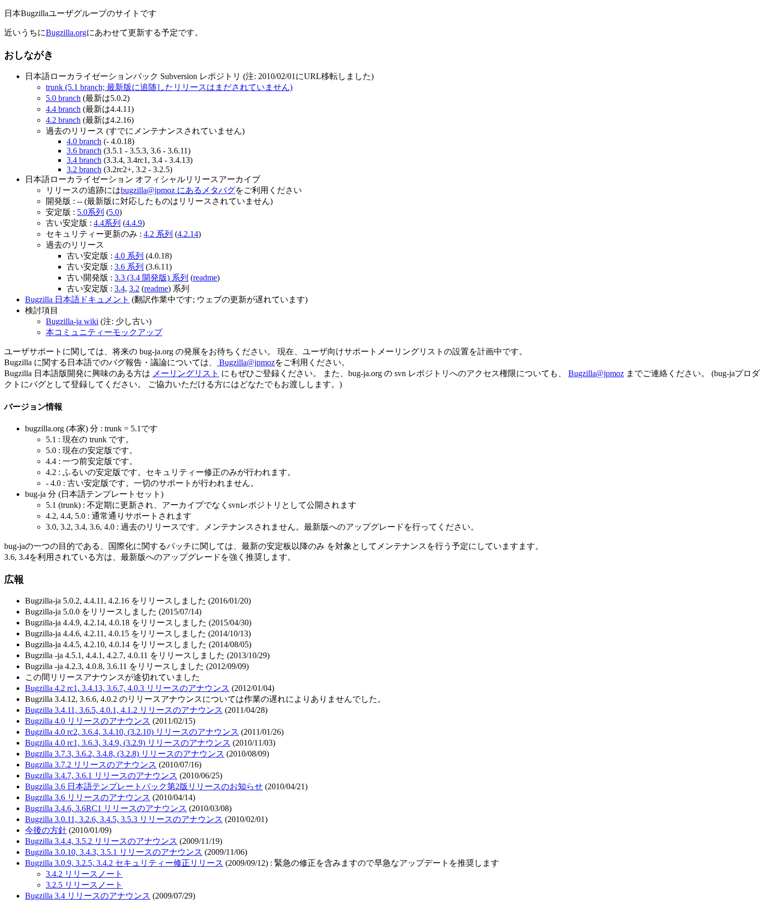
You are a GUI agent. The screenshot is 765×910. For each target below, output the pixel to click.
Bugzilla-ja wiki (72, 321)
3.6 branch (84, 150)
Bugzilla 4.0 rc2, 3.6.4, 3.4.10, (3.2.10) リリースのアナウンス (132, 731)
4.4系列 (107, 223)
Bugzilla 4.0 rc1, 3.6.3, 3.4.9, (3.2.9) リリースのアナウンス (128, 742)
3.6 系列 (129, 266)
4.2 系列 (158, 233)
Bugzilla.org (66, 32)
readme (205, 277)
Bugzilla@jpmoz (246, 362)
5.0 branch (63, 98)
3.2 (134, 288)
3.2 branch (84, 169)
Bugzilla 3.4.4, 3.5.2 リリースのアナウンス (101, 841)
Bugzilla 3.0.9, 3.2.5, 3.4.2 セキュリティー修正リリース (124, 862)
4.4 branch (63, 109)
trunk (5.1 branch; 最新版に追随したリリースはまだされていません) (169, 87)
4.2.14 (187, 233)
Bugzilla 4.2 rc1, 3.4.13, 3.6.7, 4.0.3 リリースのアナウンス (127, 688)
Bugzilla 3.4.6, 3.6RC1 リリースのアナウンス (106, 808)
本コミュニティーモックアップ (104, 332)
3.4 (119, 288)
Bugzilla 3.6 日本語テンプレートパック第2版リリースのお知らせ (144, 786)
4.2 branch (63, 120)
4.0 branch (84, 141)
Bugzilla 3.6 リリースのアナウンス (87, 797)
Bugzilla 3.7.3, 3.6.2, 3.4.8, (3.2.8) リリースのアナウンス (124, 753)
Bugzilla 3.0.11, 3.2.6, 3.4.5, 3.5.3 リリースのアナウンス (124, 819)
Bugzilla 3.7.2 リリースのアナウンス (91, 764)
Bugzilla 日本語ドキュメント (77, 299)
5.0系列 (90, 212)
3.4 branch (84, 160)
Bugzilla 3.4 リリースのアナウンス (87, 895)
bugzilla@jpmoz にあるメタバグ (178, 190)
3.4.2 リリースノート (84, 873)
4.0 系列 (129, 255)
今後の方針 (46, 830)
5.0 (114, 212)
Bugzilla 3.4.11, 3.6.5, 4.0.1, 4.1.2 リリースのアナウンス (124, 710)
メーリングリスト (185, 373)
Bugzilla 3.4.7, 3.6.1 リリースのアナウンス (101, 775)
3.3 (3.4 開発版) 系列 (151, 277)
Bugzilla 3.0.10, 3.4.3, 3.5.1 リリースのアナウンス (113, 852)
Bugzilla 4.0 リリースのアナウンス (87, 720)
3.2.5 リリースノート (84, 884)
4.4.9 (133, 223)
